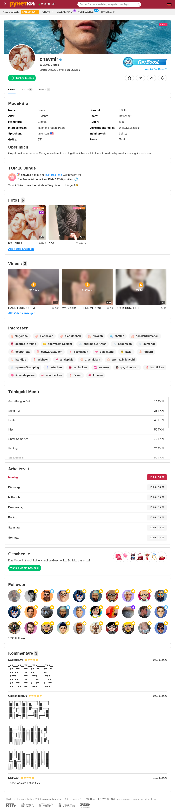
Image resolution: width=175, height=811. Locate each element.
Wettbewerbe (85, 12)
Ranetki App (108, 12)
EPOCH (88, 799)
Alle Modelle (11, 12)
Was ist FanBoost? (156, 69)
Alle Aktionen (65, 12)
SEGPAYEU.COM (106, 799)
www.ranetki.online (52, 799)
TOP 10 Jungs (53, 174)
